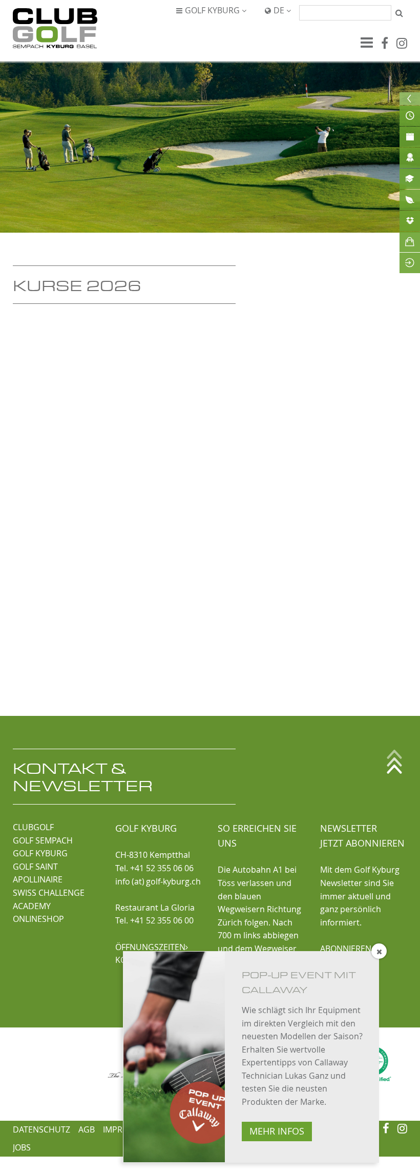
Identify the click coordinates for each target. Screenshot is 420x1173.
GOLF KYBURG (40, 853)
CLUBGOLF (33, 827)
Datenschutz (41, 1129)
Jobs (22, 1147)
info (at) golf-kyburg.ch (158, 881)
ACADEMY (32, 906)
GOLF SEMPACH (43, 840)
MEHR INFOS (276, 1131)
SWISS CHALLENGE (49, 892)
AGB (86, 1129)
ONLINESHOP (38, 918)
